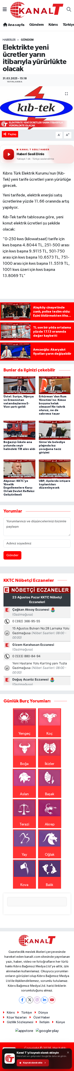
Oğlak (49, 855)
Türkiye (26, 1012)
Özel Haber (41, 1017)
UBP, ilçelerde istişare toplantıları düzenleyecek (54, 484)
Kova (24, 885)
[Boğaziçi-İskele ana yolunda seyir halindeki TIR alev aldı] (19, 430)
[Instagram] (37, 1000)
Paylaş (12, 134)
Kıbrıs (53, 25)
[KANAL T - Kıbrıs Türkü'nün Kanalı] (36, 9)
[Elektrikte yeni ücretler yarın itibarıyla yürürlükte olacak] (37, 107)
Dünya (43, 1012)
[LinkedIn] (44, 1000)
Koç (49, 734)
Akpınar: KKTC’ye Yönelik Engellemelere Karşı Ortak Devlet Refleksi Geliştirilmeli (18, 488)
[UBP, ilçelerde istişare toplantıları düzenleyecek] (55, 469)
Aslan (24, 794)
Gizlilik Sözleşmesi (20, 1022)
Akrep (49, 824)
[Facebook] (22, 1000)
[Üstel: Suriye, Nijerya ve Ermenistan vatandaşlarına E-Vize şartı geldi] (19, 385)
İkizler (49, 764)
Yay (24, 855)
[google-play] (47, 1032)
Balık (49, 885)
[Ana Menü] (5, 10)
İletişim (44, 1022)
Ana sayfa (15, 25)
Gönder (12, 555)
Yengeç (24, 734)
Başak (49, 794)
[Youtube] (52, 1000)
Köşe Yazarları (17, 1017)
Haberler (9, 39)
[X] (29, 1000)
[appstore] (24, 1032)
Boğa (24, 764)
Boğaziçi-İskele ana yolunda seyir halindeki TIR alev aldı (19, 446)
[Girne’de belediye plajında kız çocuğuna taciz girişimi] (55, 430)
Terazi (24, 824)
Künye (60, 1022)
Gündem (36, 25)
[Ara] (69, 10)
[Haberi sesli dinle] (8, 154)
